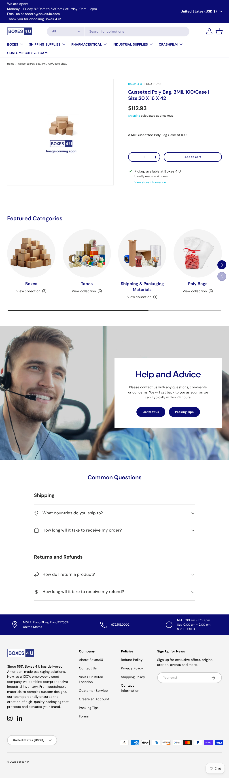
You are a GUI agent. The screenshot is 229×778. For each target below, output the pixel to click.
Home (10, 63)
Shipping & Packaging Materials (142, 286)
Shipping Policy (133, 677)
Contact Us (151, 412)
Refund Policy (131, 660)
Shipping (134, 116)
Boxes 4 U (135, 84)
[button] (219, 31)
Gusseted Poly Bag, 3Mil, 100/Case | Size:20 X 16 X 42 (43, 63)
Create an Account (94, 699)
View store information (150, 182)
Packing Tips (184, 412)
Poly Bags (198, 283)
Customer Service (93, 690)
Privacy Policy (132, 668)
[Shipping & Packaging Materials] (142, 253)
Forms (84, 716)
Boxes (31, 283)
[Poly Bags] (198, 253)
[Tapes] (87, 253)
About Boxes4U (91, 660)
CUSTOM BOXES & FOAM (27, 53)
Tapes (87, 283)
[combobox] (118, 31)
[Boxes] (31, 253)
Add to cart (192, 157)
